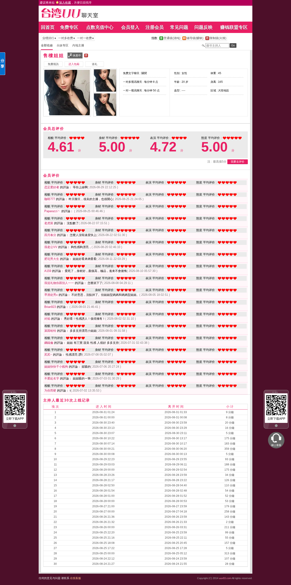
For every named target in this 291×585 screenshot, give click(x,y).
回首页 (48, 27)
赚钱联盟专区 (234, 27)
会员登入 (130, 27)
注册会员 (155, 27)
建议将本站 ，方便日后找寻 (66, 2)
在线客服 (75, 578)
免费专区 (69, 27)
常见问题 (179, 27)
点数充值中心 (99, 27)
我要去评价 (237, 161)
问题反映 (203, 27)
